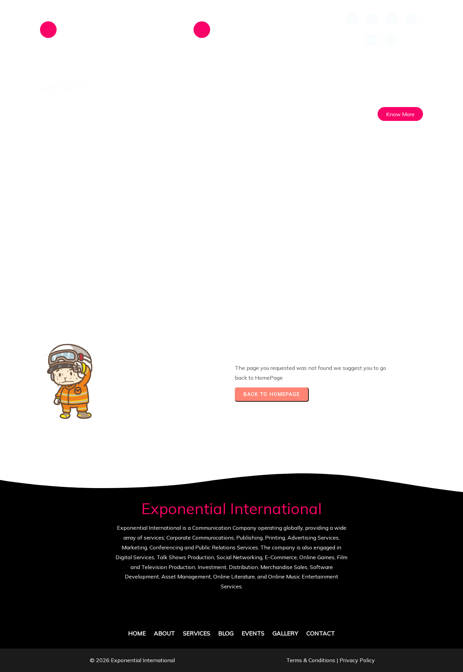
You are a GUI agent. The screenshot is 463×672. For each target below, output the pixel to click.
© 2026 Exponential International (132, 660)
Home (167, 239)
